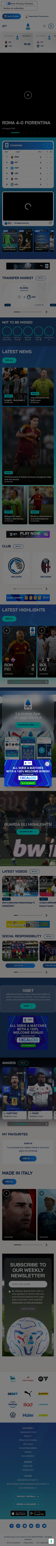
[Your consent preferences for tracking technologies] (51, 1541)
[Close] (47, 764)
